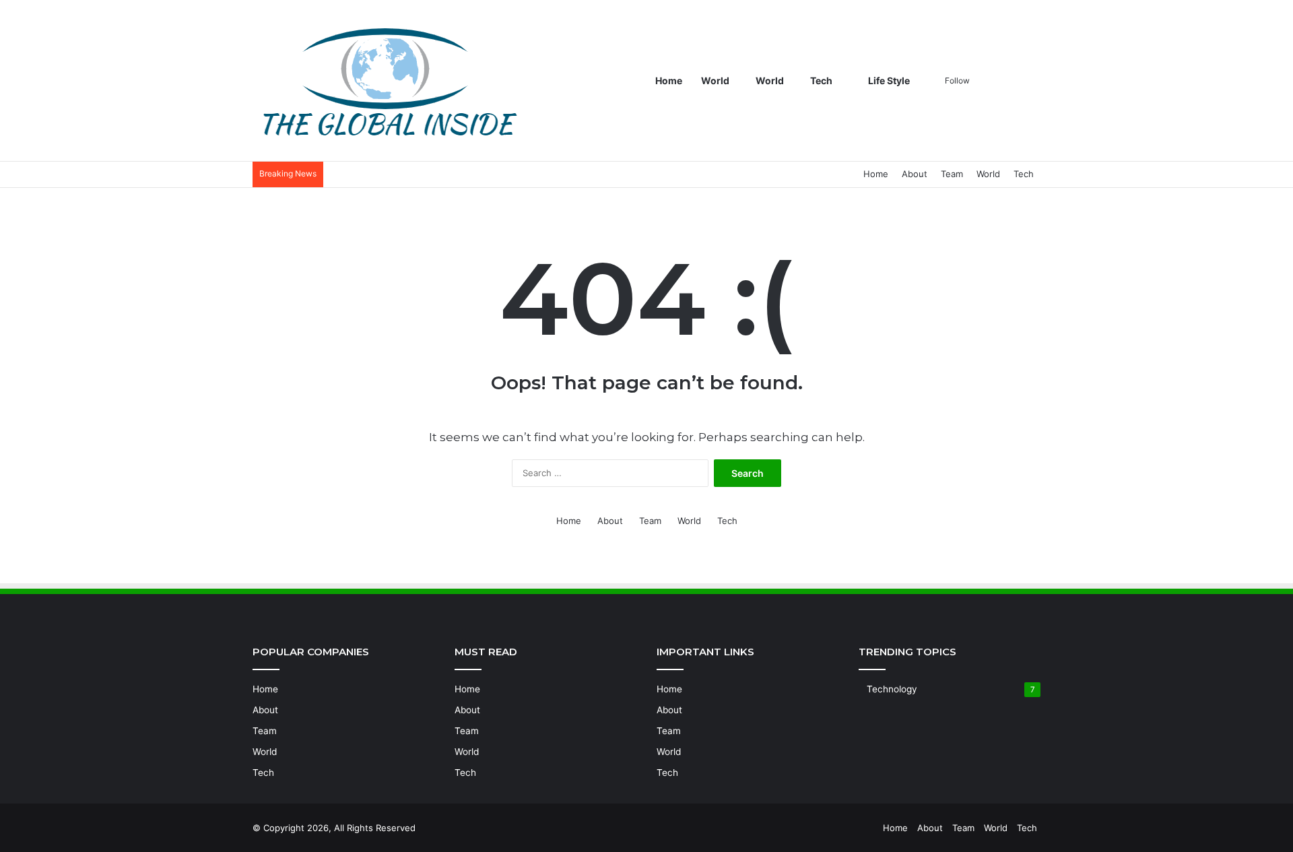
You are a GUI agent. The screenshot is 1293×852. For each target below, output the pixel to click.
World (715, 80)
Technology (892, 689)
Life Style (888, 80)
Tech (821, 80)
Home (668, 80)
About (914, 173)
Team (952, 173)
